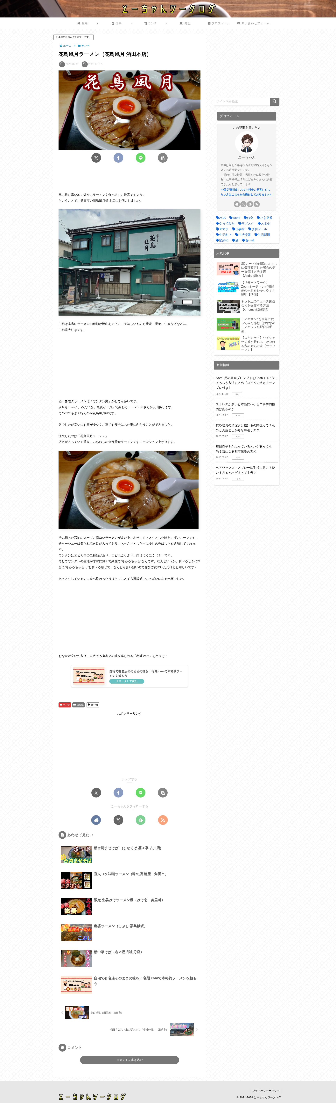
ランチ (66, 704)
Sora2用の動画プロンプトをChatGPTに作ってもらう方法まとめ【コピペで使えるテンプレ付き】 (247, 383)
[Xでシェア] (96, 158)
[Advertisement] (129, 177)
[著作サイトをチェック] (96, 820)
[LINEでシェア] (140, 158)
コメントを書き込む (129, 1059)
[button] (163, 158)
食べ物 (94, 704)
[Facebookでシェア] (118, 158)
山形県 (80, 704)
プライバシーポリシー (266, 1090)
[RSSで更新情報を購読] (163, 820)
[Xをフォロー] (118, 820)
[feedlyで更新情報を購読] (140, 820)
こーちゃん (247, 157)
